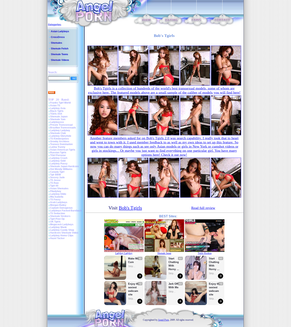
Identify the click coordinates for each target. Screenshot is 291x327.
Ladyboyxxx (57, 122)
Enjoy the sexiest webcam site (134, 289)
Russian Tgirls (58, 152)
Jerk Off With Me (173, 285)
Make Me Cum (134, 260)
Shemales (56, 42)
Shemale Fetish (59, 48)
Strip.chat (132, 266)
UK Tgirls (55, 221)
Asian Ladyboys (60, 31)
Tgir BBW (55, 174)
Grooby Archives (59, 141)
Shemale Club (58, 133)
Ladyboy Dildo (58, 194)
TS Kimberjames (59, 138)
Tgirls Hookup (205, 253)
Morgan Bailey (58, 205)
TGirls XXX (56, 113)
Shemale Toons (59, 54)
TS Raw (54, 183)
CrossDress (58, 37)
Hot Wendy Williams (61, 169)
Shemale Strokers (60, 216)
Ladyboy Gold (58, 160)
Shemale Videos (60, 60)
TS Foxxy (55, 199)
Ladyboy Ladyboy (60, 130)
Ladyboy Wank (58, 227)
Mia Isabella (56, 196)
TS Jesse (55, 180)
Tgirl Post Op (57, 219)
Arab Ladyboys (58, 202)
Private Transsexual (61, 124)
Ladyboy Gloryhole (60, 136)
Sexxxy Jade (57, 177)
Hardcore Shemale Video (64, 232)
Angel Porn (163, 320)
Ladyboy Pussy (59, 163)
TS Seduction (57, 213)
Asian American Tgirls (62, 149)
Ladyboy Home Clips (61, 235)
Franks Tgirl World (60, 102)
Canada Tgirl (57, 172)
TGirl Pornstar (58, 155)
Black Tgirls (57, 111)
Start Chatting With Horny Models (174, 264)
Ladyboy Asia (58, 108)
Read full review (203, 208)
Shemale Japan (59, 116)
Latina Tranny (57, 147)
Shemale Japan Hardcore (64, 166)
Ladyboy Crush (58, 158)
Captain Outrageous (61, 207)
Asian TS (55, 105)
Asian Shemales (59, 188)
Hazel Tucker (57, 238)
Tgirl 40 (54, 185)
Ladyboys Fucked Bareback (66, 210)
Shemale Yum (58, 119)
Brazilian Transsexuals (63, 127)
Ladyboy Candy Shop (62, 230)
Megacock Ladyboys (61, 224)
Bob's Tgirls (130, 207)
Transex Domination (61, 144)
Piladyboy (55, 191)
